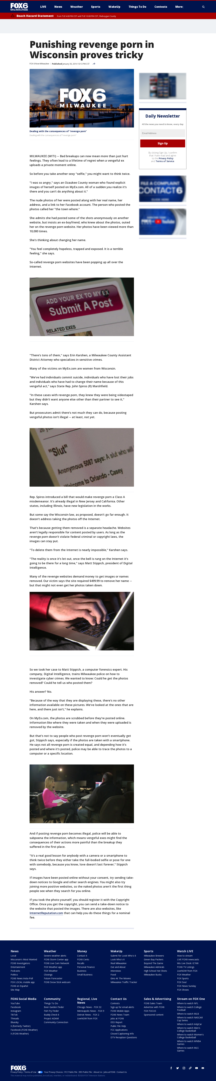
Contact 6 (82, 955)
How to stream (185, 955)
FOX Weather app (53, 966)
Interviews (116, 970)
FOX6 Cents (83, 959)
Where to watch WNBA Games (189, 1042)
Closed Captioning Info (122, 1033)
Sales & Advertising (157, 999)
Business (81, 970)
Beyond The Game (153, 963)
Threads (15, 1018)
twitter (177, 1068)
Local (13, 955)
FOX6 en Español (19, 985)
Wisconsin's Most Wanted (24, 959)
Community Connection (56, 1022)
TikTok (14, 1014)
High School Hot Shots (155, 970)
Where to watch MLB (188, 1013)
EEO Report (116, 1022)
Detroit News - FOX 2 (88, 1014)
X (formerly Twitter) (21, 1026)
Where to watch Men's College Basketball (188, 1029)
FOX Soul (181, 982)
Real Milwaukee (119, 963)
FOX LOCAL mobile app (23, 982)
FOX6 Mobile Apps (120, 1010)
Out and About (118, 966)
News (15, 951)
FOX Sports (183, 978)
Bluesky (15, 1022)
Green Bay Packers (153, 959)
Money (82, 951)
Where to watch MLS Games (188, 1049)
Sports (148, 951)
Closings (48, 974)
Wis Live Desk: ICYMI (187, 963)
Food (113, 974)
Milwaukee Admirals (154, 966)
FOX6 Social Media (23, 999)
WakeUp (116, 951)
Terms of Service (165, 161)
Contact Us (119, 999)
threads (190, 1068)
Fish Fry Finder (51, 1010)
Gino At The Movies (121, 978)
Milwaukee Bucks (153, 974)
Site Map (15, 989)
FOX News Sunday (186, 985)
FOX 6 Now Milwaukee (39, 63)
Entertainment (18, 966)
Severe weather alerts (55, 955)
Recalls (80, 963)
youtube (196, 1068)
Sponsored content (154, 1014)
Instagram (16, 1010)
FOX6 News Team (120, 1014)
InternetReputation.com (46, 913)
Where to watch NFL (187, 1003)
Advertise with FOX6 (154, 1007)
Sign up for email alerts (122, 1007)
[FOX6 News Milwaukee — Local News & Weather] (21, 7)
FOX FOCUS (150, 1010)
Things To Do (51, 1003)
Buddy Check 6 (51, 1014)
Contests (115, 1003)
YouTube (15, 1003)
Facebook (16, 1007)
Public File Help (118, 1026)
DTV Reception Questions (124, 1037)
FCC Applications (119, 1029)
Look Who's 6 (118, 959)
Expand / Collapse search (203, 6)
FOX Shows (183, 989)
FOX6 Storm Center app (56, 959)
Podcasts (15, 970)
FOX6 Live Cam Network (56, 963)
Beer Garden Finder (54, 1007)
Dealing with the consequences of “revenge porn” (58, 131)
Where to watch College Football (189, 1008)
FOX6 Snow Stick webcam (57, 982)
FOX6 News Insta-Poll (22, 978)
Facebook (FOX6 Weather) (24, 1029)
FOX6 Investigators (20, 963)
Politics (14, 974)
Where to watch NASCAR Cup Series (190, 1019)
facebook (171, 1068)
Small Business (85, 974)
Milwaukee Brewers (154, 955)
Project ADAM (51, 1018)
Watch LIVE (185, 951)
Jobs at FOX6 (117, 1018)
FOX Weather (51, 970)
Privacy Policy (166, 158)
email (202, 1068)
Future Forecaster (53, 978)
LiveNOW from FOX (187, 970)
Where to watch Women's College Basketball (190, 1036)
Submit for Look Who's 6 (123, 955)
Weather (50, 951)
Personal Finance (86, 966)
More (179, 7)
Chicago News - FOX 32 (89, 1007)
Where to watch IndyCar (189, 1024)
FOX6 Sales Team (153, 1003)
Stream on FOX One (191, 999)
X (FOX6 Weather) (20, 1033)
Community (52, 999)
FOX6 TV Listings (185, 966)
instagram (183, 1068)
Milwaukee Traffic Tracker (124, 982)
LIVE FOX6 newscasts (188, 959)
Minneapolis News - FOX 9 (90, 1010)
